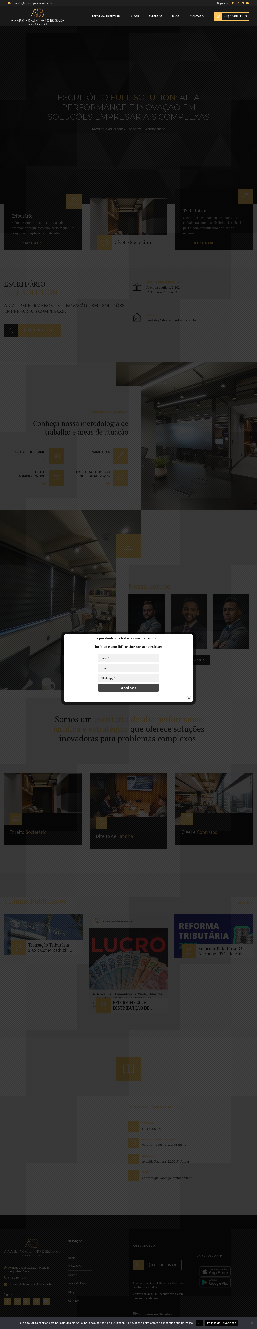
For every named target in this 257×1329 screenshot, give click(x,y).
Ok (199, 1322)
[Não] (252, 1323)
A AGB (135, 16)
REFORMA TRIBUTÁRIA (106, 16)
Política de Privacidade (221, 1322)
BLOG (176, 16)
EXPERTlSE (155, 16)
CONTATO (197, 16)
